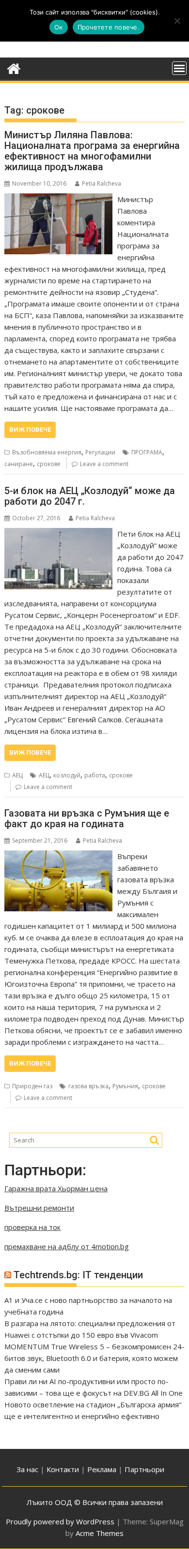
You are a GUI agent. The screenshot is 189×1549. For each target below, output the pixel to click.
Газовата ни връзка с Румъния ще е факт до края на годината (86, 818)
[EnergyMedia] (14, 67)
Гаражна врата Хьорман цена (56, 1188)
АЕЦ (17, 775)
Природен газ (32, 1086)
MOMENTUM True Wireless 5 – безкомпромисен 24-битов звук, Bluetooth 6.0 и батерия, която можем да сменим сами (94, 1358)
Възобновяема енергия (46, 452)
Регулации (100, 452)
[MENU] (179, 68)
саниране (18, 464)
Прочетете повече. (109, 27)
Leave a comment (104, 464)
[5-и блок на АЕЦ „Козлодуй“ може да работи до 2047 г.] (58, 534)
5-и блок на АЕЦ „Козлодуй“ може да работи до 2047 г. (89, 496)
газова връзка (88, 1086)
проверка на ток (32, 1227)
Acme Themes (100, 1533)
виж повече (30, 429)
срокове (49, 464)
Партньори (144, 1469)
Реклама (101, 1469)
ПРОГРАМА (146, 452)
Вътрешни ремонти (39, 1208)
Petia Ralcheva (101, 183)
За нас (27, 1469)
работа (94, 775)
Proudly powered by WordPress (60, 1521)
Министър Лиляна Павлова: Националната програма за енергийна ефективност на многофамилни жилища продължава (92, 151)
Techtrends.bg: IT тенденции (78, 1275)
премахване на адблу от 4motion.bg (66, 1246)
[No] (177, 21)
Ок (58, 27)
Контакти (64, 1469)
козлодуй (66, 775)
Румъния (125, 1086)
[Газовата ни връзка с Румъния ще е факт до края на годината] (58, 856)
